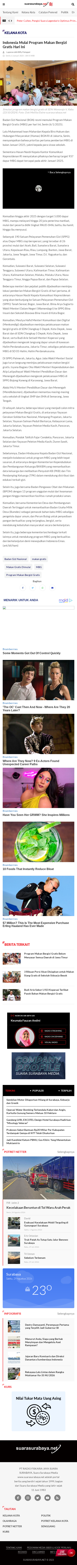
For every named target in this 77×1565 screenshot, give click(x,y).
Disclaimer (38, 1552)
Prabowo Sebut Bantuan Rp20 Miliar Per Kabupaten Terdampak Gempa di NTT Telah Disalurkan (35, 1131)
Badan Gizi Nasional (15, 558)
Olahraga (10, 1521)
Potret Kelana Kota (54, 1521)
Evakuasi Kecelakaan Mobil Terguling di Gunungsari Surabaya (46, 1224)
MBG (39, 567)
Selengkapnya (65, 1151)
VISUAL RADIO (51, 1042)
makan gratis (39, 558)
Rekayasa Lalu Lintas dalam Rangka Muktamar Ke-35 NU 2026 (44, 1373)
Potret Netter (12, 1526)
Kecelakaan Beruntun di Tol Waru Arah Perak (38, 1207)
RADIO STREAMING (53, 1031)
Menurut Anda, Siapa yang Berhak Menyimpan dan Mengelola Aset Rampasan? (44, 1342)
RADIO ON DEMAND (54, 1036)
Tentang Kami (10, 12)
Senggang (48, 1526)
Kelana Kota (28, 12)
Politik (64, 12)
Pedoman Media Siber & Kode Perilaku (49, 1547)
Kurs (6, 1531)
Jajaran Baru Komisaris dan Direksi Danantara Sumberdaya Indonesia (44, 1358)
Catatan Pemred (48, 12)
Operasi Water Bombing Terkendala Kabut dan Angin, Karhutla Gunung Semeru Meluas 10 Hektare (36, 1111)
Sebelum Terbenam (34, 1257)
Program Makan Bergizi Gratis (23, 574)
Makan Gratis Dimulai (18, 567)
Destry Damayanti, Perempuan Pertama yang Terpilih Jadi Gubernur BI (47, 1326)
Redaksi (22, 1552)
